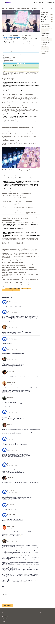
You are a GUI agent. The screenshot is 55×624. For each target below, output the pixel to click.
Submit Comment (7, 605)
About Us (4, 615)
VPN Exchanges (33, 2)
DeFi (50, 28)
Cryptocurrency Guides (45, 14)
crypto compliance (45, 46)
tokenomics (43, 53)
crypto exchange (44, 44)
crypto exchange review (45, 24)
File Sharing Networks (8, 60)
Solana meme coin (45, 35)
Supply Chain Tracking (8, 55)
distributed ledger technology (11, 288)
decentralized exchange (45, 26)
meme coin (43, 31)
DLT (19, 288)
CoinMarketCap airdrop (45, 33)
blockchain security (45, 37)
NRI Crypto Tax (50, 2)
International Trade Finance (9, 57)
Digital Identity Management (9, 58)
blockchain (49, 40)
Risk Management (44, 19)
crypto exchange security (45, 42)
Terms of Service (5, 616)
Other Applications (8, 61)
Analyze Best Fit (21, 63)
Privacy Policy (5, 618)
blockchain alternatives (25, 288)
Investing (43, 21)
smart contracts (44, 40)
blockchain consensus (45, 49)
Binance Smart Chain (45, 51)
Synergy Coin (42, 2)
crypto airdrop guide (45, 28)
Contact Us (4, 621)
